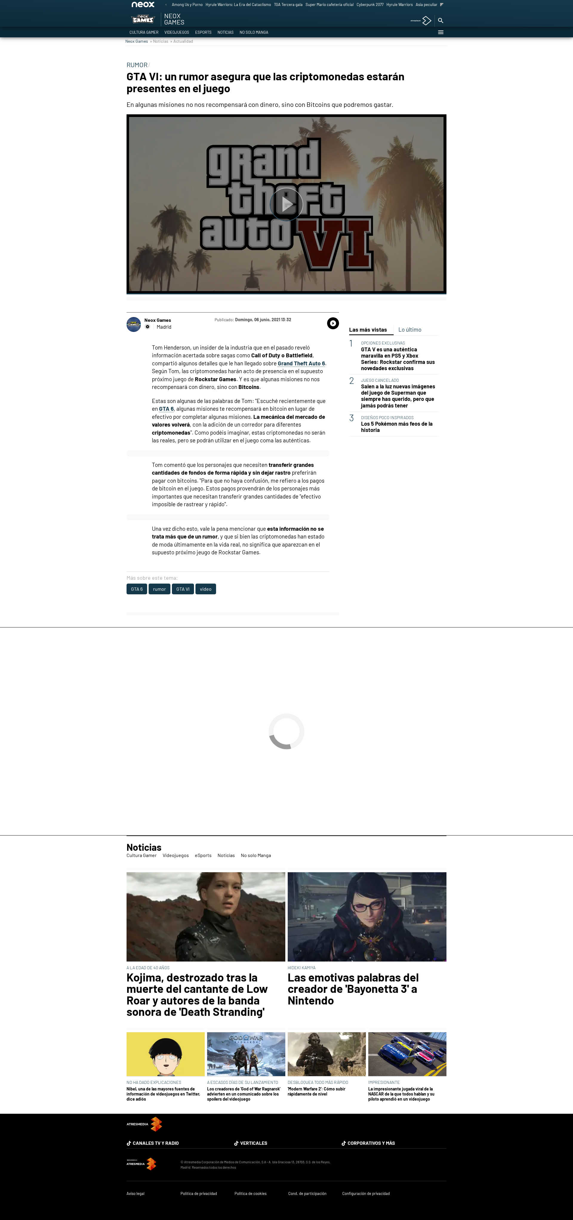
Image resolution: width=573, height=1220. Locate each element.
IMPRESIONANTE (384, 1082)
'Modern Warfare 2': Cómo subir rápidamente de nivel (316, 1091)
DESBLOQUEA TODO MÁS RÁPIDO (318, 1082)
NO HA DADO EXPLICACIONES (154, 1082)
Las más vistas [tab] (368, 329)
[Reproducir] (286, 204)
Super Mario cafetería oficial (330, 4)
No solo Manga (254, 32)
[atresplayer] (419, 21)
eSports (203, 32)
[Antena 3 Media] (151, 1165)
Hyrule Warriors (399, 4)
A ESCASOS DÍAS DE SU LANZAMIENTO (242, 1082)
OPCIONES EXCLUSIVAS (383, 342)
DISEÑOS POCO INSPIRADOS (387, 417)
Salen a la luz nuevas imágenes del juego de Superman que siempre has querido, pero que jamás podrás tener (398, 395)
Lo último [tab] (409, 329)
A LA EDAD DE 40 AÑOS (148, 967)
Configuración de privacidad (366, 1193)
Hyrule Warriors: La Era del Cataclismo (238, 4)
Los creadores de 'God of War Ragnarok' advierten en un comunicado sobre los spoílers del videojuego (243, 1094)
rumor (159, 589)
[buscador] (440, 21)
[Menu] (440, 32)
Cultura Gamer (144, 32)
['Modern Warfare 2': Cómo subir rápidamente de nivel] (327, 1054)
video (206, 589)
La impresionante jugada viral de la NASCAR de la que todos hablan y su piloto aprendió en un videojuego (401, 1094)
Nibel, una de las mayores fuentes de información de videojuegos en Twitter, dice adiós (163, 1094)
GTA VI (183, 589)
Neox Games (136, 41)
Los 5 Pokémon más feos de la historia (397, 427)
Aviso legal (135, 1193)
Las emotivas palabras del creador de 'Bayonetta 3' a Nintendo (353, 988)
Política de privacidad (199, 1193)
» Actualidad (181, 41)
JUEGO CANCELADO (380, 380)
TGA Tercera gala (288, 4)
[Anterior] (165, 5)
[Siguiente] (441, 5)
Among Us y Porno (187, 4)
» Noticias (159, 41)
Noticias (226, 32)
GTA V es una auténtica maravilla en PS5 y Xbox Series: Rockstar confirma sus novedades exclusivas (398, 358)
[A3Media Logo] (144, 1130)
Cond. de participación (307, 1193)
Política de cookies (251, 1193)
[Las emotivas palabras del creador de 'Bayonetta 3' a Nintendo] (367, 917)
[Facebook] (147, 327)
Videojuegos (176, 32)
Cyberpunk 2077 (370, 4)
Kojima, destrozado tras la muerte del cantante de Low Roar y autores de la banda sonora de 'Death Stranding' (197, 994)
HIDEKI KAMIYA (301, 967)
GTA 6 (137, 589)
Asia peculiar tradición (435, 4)
